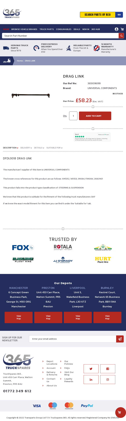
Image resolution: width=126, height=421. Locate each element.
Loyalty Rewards (68, 380)
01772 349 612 (17, 391)
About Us (52, 385)
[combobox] (63, 35)
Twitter (91, 368)
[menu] (51, 29)
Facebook (107, 368)
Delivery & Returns (52, 373)
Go (119, 14)
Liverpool (78, 288)
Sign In (99, 36)
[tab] (12, 148)
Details (38, 147)
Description (10, 147)
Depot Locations (52, 363)
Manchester (18, 288)
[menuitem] (6, 29)
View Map (18, 317)
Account (51, 368)
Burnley (107, 288)
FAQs (67, 368)
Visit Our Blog (69, 373)
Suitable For (53, 147)
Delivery (25, 147)
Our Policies (68, 363)
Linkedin (91, 379)
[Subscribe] (120, 338)
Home (20, 60)
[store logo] (12, 14)
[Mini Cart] (122, 29)
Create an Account (105, 41)
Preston (48, 288)
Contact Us (51, 380)
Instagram (107, 379)
